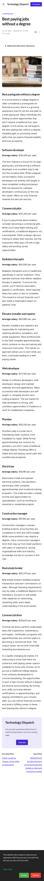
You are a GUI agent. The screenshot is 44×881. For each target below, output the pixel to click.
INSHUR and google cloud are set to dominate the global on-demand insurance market (33, 765)
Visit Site (22, 742)
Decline (36, 875)
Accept (24, 875)
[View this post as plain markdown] (35, 32)
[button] (3, 4)
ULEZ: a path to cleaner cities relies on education (10, 761)
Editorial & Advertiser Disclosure (21, 46)
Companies (36, 4)
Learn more (7, 869)
